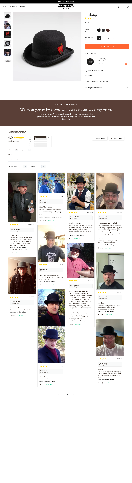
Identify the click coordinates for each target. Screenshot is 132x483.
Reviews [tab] (11, 150)
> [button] (73, 395)
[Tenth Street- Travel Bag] (90, 61)
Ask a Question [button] (100, 138)
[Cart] (128, 6)
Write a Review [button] (117, 138)
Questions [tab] (24, 150)
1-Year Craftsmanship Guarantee (96, 81)
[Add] (125, 64)
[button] (5, 6)
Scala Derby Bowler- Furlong (18, 247)
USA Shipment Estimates (93, 88)
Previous (13, 46)
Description (89, 75)
